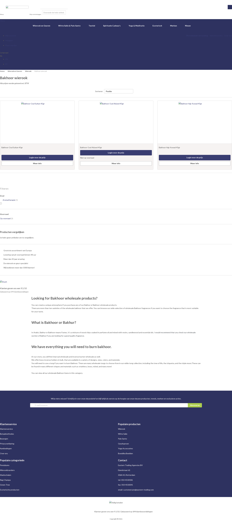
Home (2, 71)
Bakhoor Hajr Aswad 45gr (169, 147)
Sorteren (99, 91)
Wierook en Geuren (15, 71)
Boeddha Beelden (125, 453)
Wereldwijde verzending (197, 35)
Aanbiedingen (6, 448)
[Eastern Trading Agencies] (17, 12)
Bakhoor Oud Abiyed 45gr (91, 147)
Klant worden (11, 45)
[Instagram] (1, 1)
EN (6, 59)
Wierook (28, 71)
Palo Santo (122, 439)
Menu (2, 21)
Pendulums (4, 465)
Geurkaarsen (123, 443)
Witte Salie (122, 434)
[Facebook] (3, 1)
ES (6, 64)
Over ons (228, 35)
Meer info (37, 163)
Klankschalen (5, 475)
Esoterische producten (9, 490)
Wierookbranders (7, 470)
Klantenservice (216, 35)
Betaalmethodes (7, 434)
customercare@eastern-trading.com (138, 490)
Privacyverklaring (7, 443)
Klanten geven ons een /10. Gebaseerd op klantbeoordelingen (123, 511)
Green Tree (5, 485)
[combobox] (54, 12)
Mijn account (10, 35)
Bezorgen (4, 439)
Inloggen (9, 40)
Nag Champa (5, 480)
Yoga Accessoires (125, 448)
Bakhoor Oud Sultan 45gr (12, 147)
